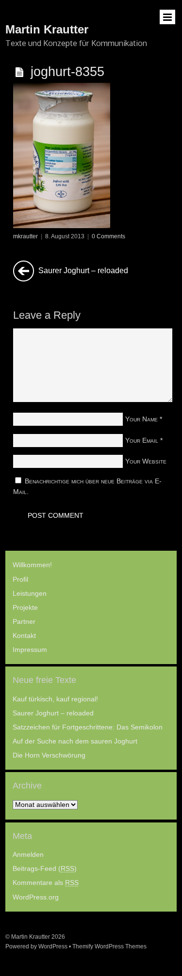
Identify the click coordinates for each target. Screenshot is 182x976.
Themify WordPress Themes (109, 946)
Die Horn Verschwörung (49, 755)
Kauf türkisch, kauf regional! (55, 699)
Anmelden (28, 854)
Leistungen (30, 593)
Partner (24, 621)
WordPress (52, 946)
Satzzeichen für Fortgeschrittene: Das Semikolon (88, 727)
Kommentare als (46, 882)
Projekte (25, 607)
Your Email (141, 440)
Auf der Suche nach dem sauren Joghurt (75, 741)
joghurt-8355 (67, 71)
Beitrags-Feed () (45, 868)
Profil (20, 579)
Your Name (141, 419)
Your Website (145, 461)
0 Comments (108, 236)
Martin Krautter (30, 937)
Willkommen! (32, 565)
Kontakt (24, 635)
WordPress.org (36, 897)
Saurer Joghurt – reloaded (82, 270)
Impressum (30, 649)
